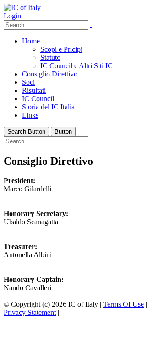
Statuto (50, 57)
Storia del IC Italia (48, 107)
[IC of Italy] (22, 7)
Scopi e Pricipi (61, 49)
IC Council (38, 99)
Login (12, 16)
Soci (28, 82)
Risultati (34, 90)
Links (30, 115)
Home (31, 41)
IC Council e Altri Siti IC (76, 66)
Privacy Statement (30, 312)
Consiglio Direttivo (49, 74)
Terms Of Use (123, 304)
